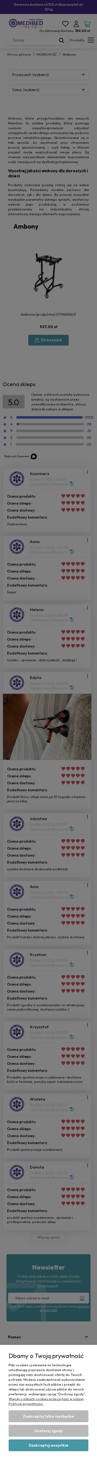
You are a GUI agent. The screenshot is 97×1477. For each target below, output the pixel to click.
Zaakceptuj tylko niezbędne (48, 1416)
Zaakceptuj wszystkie (48, 1445)
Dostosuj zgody (48, 1430)
